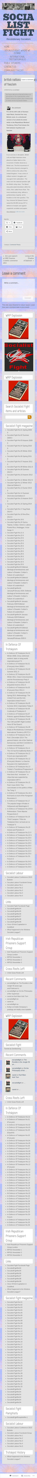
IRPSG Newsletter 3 (14, 962)
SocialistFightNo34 (14, 567)
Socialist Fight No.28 (14, 551)
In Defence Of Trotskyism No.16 (18, 793)
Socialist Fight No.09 (14, 469)
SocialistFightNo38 (14, 919)
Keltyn (9, 1007)
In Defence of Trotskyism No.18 (18, 809)
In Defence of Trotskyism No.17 (18, 801)
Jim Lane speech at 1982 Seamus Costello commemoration (10, 259)
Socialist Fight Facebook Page (18, 906)
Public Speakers (12, 63)
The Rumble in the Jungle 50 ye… (21, 1062)
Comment (28, 298)
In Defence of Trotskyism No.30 (18, 846)
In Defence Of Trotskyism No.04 (18, 693)
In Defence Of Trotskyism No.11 (18, 748)
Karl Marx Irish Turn (21, 996)
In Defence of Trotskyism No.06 (18, 709)
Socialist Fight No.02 (14, 435)
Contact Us (10, 66)
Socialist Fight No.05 (14, 451)
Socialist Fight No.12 (14, 483)
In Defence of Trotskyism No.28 (18, 843)
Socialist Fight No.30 (14, 556)
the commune (16, 107)
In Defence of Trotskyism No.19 (18, 817)
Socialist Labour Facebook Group (19, 882)
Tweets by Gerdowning (12, 1049)
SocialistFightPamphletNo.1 (17, 1417)
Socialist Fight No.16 (14, 504)
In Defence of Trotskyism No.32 (18, 851)
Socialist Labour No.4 (15, 893)
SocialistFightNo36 (14, 914)
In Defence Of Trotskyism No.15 (18, 782)
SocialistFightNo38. (14, 922)
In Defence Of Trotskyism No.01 (18, 653)
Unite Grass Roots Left (15, 973)
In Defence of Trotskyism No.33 (18, 854)
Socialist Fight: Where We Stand (17, 51)
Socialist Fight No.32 (14, 562)
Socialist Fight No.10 (14, 475)
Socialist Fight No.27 (14, 549)
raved (9, 996)
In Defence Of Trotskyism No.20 (18, 827)
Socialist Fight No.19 (14, 519)
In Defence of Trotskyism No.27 (18, 840)
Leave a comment (27, 79)
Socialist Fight (18, 25)
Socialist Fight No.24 (14, 541)
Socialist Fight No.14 (14, 493)
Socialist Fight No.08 (14, 467)
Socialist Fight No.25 (14, 543)
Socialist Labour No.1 (15, 885)
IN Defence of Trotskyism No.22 (18, 835)
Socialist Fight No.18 (14, 514)
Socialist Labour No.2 (15, 888)
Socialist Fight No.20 (14, 522)
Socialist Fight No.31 (14, 559)
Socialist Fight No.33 (14, 564)
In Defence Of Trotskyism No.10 (18, 735)
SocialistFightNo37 (14, 916)
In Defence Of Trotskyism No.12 (18, 753)
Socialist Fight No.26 (14, 546)
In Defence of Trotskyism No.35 (18, 864)
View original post (11, 211)
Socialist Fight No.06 (14, 456)
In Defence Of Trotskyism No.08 (18, 719)
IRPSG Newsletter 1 (14, 957)
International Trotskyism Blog (17, 58)
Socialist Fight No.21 (14, 533)
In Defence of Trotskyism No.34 (18, 861)
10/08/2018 (7, 90)
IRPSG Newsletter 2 (14, 960)
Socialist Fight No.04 (14, 446)
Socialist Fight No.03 (14, 440)
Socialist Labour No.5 (15, 896)
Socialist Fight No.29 (14, 554)
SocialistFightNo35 (14, 911)
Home (6, 46)
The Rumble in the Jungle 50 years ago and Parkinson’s (19, 985)
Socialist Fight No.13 (14, 488)
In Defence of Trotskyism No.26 (18, 838)
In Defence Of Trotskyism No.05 (18, 703)
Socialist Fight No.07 (14, 461)
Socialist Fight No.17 (14, 509)
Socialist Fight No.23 (14, 538)
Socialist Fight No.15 (14, 498)
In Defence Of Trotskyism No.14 (18, 772)
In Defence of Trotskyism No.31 (18, 848)
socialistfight (11, 983)
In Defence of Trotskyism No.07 (18, 714)
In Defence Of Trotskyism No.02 (18, 669)
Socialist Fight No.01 (14, 430)
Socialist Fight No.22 (14, 535)
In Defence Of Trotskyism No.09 (18, 727)
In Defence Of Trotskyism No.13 (18, 767)
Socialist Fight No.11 (14, 480)
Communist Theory (14, 70)
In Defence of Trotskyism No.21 (18, 832)
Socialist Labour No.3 (15, 890)
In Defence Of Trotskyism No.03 (18, 674)
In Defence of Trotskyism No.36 (18, 867)
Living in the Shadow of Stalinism (29, 258)
